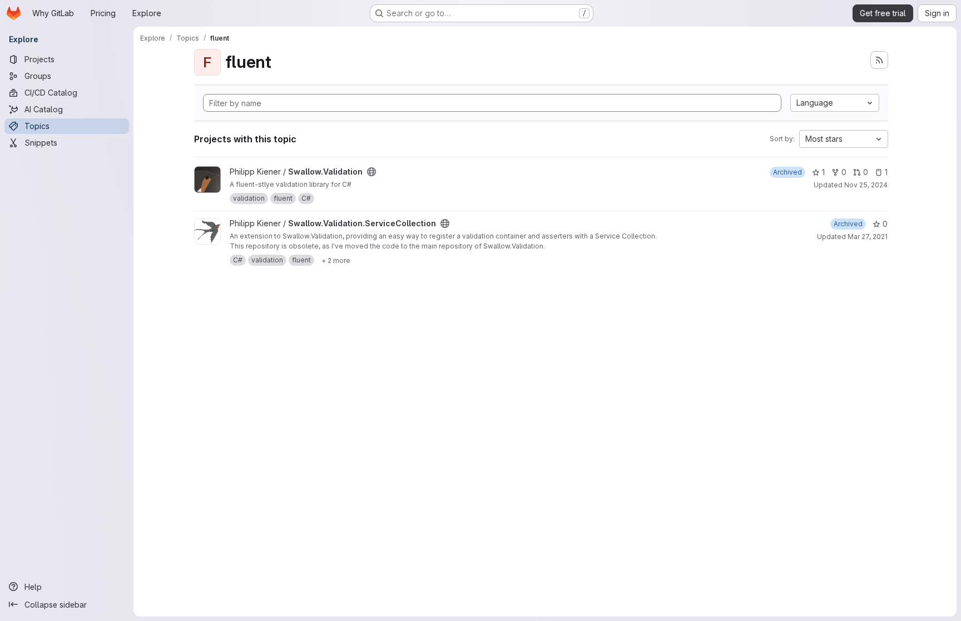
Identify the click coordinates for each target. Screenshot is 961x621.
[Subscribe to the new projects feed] (879, 60)
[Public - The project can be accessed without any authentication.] (371, 171)
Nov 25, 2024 (866, 185)
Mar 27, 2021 (868, 236)
